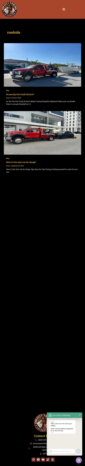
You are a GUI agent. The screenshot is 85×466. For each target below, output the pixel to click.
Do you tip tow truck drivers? (20, 94)
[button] (64, 9)
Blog (7, 90)
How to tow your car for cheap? (21, 162)
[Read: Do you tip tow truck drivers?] (42, 65)
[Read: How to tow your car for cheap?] (42, 133)
